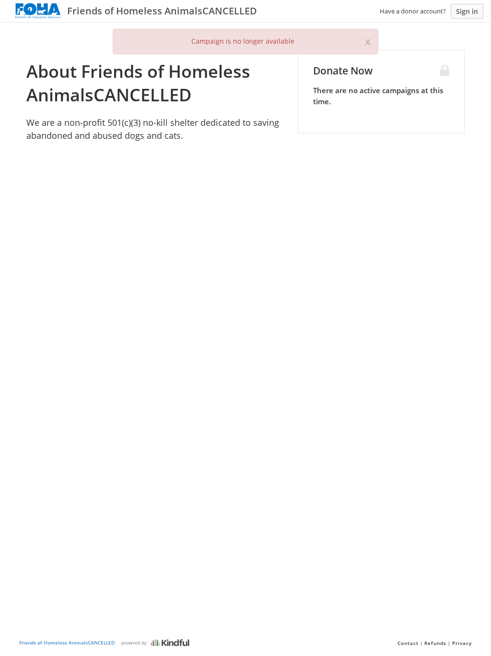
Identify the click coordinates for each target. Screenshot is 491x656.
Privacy (462, 643)
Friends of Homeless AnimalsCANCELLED (67, 642)
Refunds (435, 643)
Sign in (467, 11)
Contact (408, 643)
